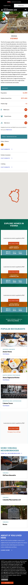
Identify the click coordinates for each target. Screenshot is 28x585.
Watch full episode (13, 320)
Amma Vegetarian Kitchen (11, 377)
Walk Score (9, 129)
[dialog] (14, 572)
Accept (7, 582)
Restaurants (21, 5)
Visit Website (6, 354)
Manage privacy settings (14, 432)
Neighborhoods (7, 5)
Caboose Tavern (8, 403)
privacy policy (4, 576)
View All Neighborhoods (10, 453)
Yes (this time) (14, 243)
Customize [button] (5, 579)
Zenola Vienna (7, 352)
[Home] (9, 9)
